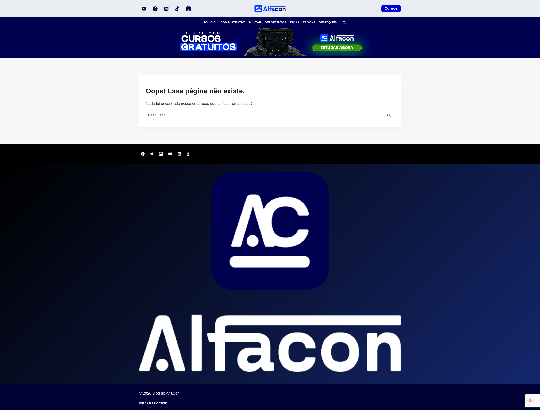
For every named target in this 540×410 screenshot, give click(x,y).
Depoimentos (275, 22)
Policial (210, 22)
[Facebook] (155, 9)
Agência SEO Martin (153, 402)
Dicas (294, 22)
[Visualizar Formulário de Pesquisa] (344, 22)
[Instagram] (188, 9)
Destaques (328, 22)
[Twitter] (152, 154)
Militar (255, 22)
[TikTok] (177, 9)
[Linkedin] (166, 9)
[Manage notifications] (530, 400)
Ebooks (309, 22)
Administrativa (233, 22)
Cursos (391, 8)
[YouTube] (144, 9)
